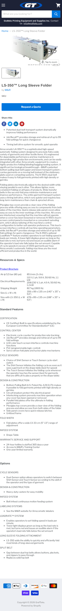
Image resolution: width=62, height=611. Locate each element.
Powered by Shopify (31, 605)
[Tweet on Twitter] (10, 124)
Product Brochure (9, 269)
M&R (7, 90)
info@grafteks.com (33, 23)
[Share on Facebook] (4, 124)
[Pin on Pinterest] (22, 124)
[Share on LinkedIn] (16, 124)
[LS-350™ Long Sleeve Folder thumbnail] (11, 73)
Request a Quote (31, 106)
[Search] (56, 14)
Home (5, 31)
